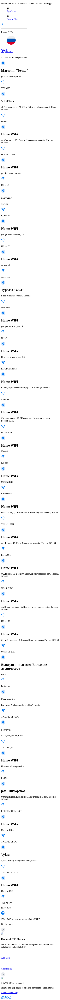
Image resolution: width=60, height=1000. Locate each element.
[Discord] (2, 998)
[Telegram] (9, 998)
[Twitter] (6, 998)
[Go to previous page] (2, 24)
